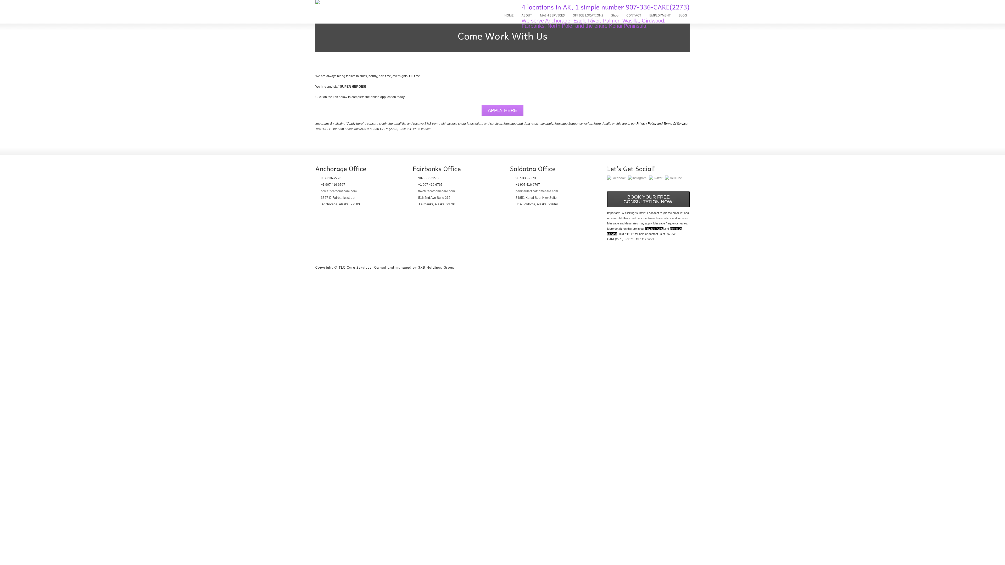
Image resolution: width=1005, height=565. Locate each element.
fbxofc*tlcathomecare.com (436, 191)
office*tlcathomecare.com (339, 191)
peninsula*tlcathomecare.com (537, 191)
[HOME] (508, 16)
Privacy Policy (646, 124)
